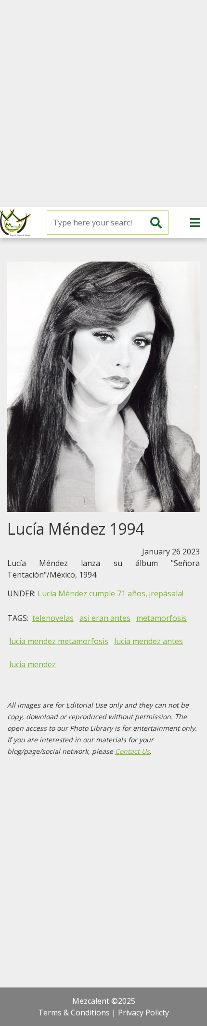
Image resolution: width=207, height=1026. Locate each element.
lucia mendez (32, 664)
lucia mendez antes (148, 641)
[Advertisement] (103, 103)
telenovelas (53, 618)
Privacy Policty (143, 1012)
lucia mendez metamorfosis (58, 641)
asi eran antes (104, 618)
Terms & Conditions (74, 1012)
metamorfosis (161, 618)
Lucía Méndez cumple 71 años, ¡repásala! (110, 593)
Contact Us (132, 751)
